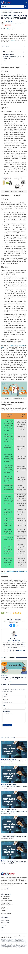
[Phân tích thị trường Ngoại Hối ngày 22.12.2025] (14, 850)
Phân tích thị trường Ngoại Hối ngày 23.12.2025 (13, 836)
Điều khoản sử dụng (5, 920)
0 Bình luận (8, 25)
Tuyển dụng (3, 925)
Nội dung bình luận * (6, 711)
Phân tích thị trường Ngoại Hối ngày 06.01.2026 (14, 811)
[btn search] (25, 6)
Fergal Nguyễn (8, 21)
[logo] (6, 2)
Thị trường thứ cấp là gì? (8, 54)
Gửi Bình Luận (7, 725)
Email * (4, 705)
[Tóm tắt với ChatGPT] (7, 29)
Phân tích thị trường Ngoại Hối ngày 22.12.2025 (13, 862)
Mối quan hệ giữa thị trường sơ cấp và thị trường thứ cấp (12, 57)
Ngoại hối (5, 675)
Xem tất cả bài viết (20, 650)
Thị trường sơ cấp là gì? (8, 51)
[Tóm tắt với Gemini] (10, 29)
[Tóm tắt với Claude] (13, 29)
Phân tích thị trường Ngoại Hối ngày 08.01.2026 (14, 786)
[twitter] (5, 888)
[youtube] (8, 888)
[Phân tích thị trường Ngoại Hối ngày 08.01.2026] (14, 774)
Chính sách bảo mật (5, 922)
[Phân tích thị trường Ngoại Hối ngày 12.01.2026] (14, 749)
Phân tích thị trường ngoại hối (9, 759)
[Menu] (26, 2)
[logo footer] (14, 874)
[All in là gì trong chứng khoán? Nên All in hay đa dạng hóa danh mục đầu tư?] (14, 667)
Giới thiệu (3, 927)
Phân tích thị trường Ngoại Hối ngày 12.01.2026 (13, 761)
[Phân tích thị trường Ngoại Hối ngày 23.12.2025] (14, 824)
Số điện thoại (5, 699)
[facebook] (2, 888)
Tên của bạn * (5, 694)
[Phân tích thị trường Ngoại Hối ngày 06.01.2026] (14, 799)
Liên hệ (2, 930)
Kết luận (5, 60)
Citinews (12, 40)
